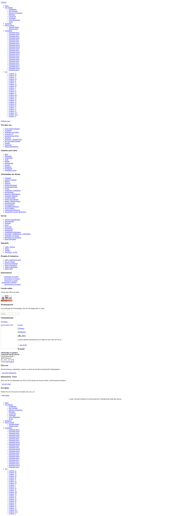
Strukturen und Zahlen (12, 132)
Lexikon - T (12, 107)
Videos (7, 249)
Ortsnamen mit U (14, 65)
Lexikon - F (12, 82)
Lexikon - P (12, 100)
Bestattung (8, 167)
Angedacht (12, 18)
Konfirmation (9, 163)
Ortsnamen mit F (14, 41)
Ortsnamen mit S (14, 61)
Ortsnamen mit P (14, 57)
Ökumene (8, 138)
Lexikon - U (12, 109)
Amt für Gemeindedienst (12, 219)
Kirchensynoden (10, 203)
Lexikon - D (12, 79)
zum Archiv (23, 345)
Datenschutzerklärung (11, 146)
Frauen (7, 189)
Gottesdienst (8, 158)
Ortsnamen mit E (14, 40)
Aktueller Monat (14, 27)
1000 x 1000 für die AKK (13, 260)
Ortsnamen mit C (14, 36)
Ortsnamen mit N (14, 54)
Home (7, 6)
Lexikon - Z (12, 116)
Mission (7, 181)
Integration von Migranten (13, 237)
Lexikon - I (12, 88)
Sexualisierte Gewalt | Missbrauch (15, 212)
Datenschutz (8, 230)
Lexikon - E (12, 81)
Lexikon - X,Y (13, 114)
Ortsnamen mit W (14, 68)
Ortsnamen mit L (14, 50)
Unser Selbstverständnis (12, 129)
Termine (7, 250)
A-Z (6, 72)
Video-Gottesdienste (11, 267)
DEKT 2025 (9, 269)
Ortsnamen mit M (14, 52)
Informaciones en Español (12, 284)
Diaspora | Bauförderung (12, 194)
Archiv (11, 22)
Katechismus (9, 228)
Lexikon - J (12, 89)
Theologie (8, 178)
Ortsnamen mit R (14, 59)
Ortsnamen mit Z (14, 70)
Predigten (8, 223)
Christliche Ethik (10, 197)
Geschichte (8, 130)
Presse (7, 225)
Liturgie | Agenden (10, 180)
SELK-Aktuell (9, 25)
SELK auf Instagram (11, 263)
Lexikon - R (12, 104)
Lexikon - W (13, 113)
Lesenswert (12, 16)
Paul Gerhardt (13, 11)
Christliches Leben (10, 170)
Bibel (6, 154)
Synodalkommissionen (12, 206)
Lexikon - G (12, 84)
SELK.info (8, 227)
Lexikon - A (12, 73)
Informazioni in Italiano (9, 282)
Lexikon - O (12, 98)
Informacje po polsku (11, 281)
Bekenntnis (8, 156)
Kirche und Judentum (11, 199)
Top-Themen (9, 7)
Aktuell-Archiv (13, 29)
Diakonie (7, 183)
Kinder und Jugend (11, 185)
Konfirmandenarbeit (11, 187)
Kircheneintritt (9, 221)
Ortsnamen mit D (14, 38)
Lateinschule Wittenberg (12, 210)
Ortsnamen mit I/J (14, 47)
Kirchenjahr (8, 168)
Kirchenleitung (9, 205)
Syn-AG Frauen (10, 262)
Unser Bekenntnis (14, 20)
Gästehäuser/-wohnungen (13, 232)
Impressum (8, 145)
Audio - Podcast (10, 247)
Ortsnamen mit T (14, 63)
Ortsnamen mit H (14, 45)
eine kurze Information (9, 373)
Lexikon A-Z (9, 134)
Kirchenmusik (9, 192)
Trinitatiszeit (12, 9)
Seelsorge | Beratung (11, 196)
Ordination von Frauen (12, 236)
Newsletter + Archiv (11, 252)
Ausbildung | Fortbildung (12, 190)
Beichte (7, 161)
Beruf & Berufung (10, 239)
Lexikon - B (12, 75)
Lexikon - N (12, 97)
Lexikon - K (12, 91)
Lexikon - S (12, 106)
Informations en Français (12, 279)
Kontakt (7, 143)
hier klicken (5, 395)
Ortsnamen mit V (14, 66)
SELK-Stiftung (9, 208)
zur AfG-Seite (6, 384)
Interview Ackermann (15, 13)
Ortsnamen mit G (14, 43)
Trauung (7, 165)
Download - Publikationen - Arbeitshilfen (18, 234)
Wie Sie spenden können (12, 141)
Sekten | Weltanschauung (12, 201)
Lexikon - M (13, 95)
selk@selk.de (10, 361)
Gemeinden (8, 31)
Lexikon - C (12, 77)
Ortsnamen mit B (14, 34)
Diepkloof (12, 15)
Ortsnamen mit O (14, 56)
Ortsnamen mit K (14, 48)
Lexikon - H (12, 86)
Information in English (11, 277)
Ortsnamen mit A (14, 32)
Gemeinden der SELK (12, 136)
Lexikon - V (12, 111)
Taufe (6, 160)
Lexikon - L (12, 93)
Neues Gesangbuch (11, 265)
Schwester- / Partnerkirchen (13, 139)
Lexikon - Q (12, 102)
